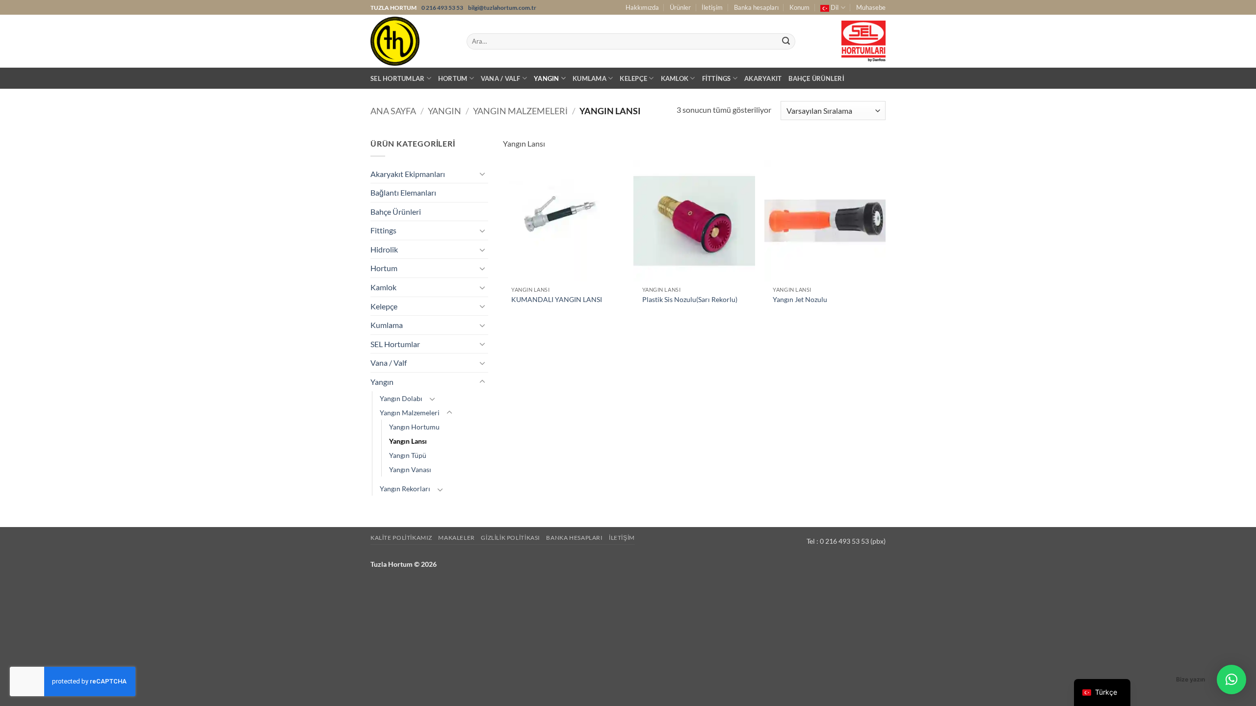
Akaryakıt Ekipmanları (407, 173)
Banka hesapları (756, 7)
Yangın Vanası (410, 469)
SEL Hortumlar (397, 78)
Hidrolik (384, 249)
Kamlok (675, 78)
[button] (1231, 679)
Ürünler (680, 7)
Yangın (546, 78)
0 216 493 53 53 (442, 7)
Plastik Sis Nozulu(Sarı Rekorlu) (689, 299)
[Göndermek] (786, 41)
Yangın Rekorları (405, 488)
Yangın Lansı (408, 441)
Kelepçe (633, 78)
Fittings (716, 78)
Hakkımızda (642, 7)
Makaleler (456, 537)
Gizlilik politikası (510, 537)
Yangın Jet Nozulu (800, 299)
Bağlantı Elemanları (403, 192)
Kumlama (589, 78)
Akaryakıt (763, 78)
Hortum (453, 78)
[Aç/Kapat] (482, 173)
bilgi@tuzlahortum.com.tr (502, 7)
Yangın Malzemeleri (520, 110)
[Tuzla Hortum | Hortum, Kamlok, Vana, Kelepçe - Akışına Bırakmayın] (411, 41)
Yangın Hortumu (414, 427)
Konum (799, 7)
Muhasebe (871, 7)
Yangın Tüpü (407, 455)
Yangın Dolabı (401, 398)
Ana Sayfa (393, 110)
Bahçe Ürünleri (816, 78)
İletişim (712, 7)
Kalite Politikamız (401, 537)
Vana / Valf (501, 78)
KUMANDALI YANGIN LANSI (556, 299)
